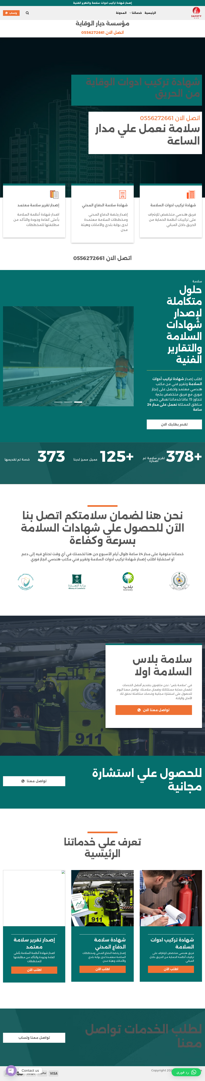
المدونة (121, 12)
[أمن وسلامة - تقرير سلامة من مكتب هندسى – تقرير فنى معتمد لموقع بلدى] (182, 13)
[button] (186, 1072)
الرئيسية (150, 12)
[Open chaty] (11, 1070)
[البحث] (27, 13)
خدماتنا (137, 12)
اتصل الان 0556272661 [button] (102, 32)
